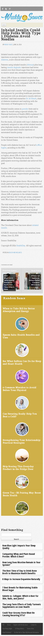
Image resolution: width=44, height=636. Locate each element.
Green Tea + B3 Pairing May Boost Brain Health (22, 494)
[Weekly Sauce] (22, 17)
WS (3, 625)
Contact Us (33, 625)
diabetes (4, 59)
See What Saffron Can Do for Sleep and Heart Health (22, 362)
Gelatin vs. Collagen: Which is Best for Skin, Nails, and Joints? (20, 597)
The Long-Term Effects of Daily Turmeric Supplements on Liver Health (21, 605)
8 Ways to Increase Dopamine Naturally (21, 579)
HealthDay (20, 245)
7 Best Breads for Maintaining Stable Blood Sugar (19, 589)
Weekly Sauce (8, 44)
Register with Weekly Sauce (20, 625)
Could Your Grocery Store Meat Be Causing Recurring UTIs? (18, 614)
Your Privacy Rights (7, 628)
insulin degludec (14, 67)
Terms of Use (30, 628)
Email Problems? (6, 632)
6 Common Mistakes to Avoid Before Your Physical (19, 389)
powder (25, 108)
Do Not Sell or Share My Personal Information (26, 632)
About (8, 625)
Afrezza (30, 64)
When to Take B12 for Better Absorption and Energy (19, 310)
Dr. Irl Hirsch (31, 98)
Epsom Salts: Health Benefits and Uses (21, 336)
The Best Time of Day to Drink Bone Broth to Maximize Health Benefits (19, 572)
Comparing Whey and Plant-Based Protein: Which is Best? (18, 555)
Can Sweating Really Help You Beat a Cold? (20, 415)
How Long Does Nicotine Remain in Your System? (21, 563)
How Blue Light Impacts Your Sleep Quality (19, 547)
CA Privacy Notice (19, 628)
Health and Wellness (15, 252)
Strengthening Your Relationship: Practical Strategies (22, 441)
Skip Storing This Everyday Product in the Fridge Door (18, 467)
